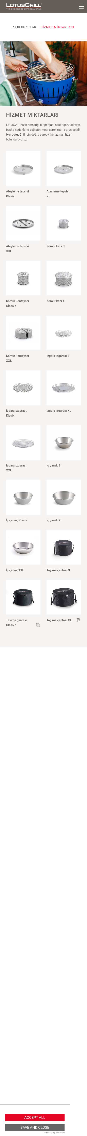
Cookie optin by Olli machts (54, 1133)
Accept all (34, 1117)
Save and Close (34, 1127)
